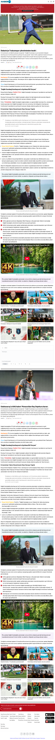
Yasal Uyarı (43, 738)
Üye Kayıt (3, 726)
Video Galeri (37, 716)
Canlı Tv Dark (13, 714)
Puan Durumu (21, 718)
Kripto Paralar (31, 720)
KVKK (31, 738)
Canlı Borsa (21, 714)
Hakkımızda (12, 738)
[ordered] (19, 364)
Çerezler (27, 738)
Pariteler (30, 722)
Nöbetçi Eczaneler (14, 718)
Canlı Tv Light (4, 718)
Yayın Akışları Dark (14, 716)
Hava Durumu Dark (5, 714)
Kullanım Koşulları (36, 738)
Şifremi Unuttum (4, 728)
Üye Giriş (3, 724)
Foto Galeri (36, 714)
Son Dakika (12, 720)
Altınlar (29, 714)
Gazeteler (36, 720)
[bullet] (21, 364)
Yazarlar (36, 718)
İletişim (16, 738)
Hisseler (29, 718)
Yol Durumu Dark (4, 716)
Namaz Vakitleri (22, 716)
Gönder (5, 364)
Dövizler (29, 716)
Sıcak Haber (37, 722)
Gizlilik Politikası (22, 738)
